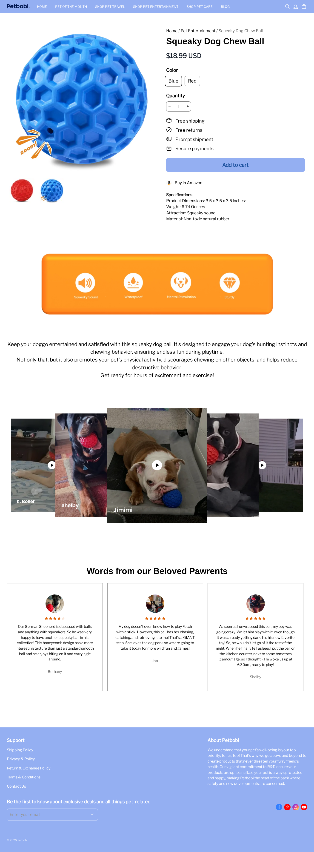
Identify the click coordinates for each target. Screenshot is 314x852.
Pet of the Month (71, 7)
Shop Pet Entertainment (155, 7)
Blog (225, 7)
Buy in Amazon (187, 182)
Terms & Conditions (23, 777)
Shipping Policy (20, 750)
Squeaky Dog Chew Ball (241, 30)
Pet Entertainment (198, 30)
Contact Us (16, 786)
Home (42, 7)
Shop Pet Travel (110, 7)
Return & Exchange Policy (29, 768)
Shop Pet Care (200, 7)
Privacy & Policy (21, 759)
